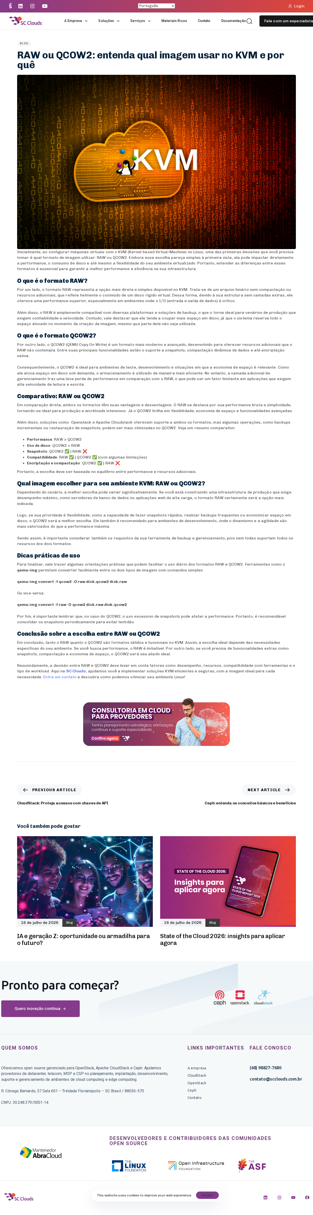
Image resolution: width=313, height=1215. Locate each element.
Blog (24, 43)
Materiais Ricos (174, 21)
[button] (249, 21)
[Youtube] (293, 1197)
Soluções (106, 21)
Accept (207, 1195)
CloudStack (197, 1075)
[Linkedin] (265, 1197)
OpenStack (197, 1083)
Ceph (192, 1090)
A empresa (73, 21)
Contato (204, 21)
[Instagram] (279, 1197)
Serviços (137, 21)
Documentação (233, 21)
